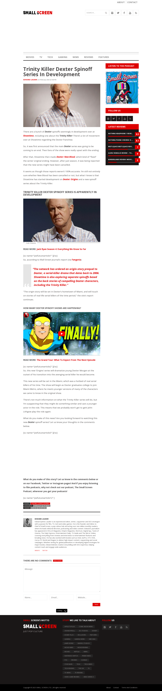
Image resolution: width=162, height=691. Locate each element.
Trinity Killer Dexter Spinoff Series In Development (57, 72)
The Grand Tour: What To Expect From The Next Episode (66, 360)
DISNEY (94, 631)
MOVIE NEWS (69, 647)
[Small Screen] (52, 12)
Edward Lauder (30, 79)
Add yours (57, 560)
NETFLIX (76, 652)
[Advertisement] (81, 37)
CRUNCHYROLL (70, 631)
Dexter (34, 508)
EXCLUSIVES (82, 635)
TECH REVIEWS (69, 668)
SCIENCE (84, 660)
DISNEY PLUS (69, 635)
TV (40, 57)
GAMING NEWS (80, 639)
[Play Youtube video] (61, 333)
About (121, 2)
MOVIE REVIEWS (83, 647)
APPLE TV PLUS (70, 626)
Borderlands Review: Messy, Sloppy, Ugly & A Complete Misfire (122, 159)
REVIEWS (88, 57)
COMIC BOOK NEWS (86, 626)
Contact (132, 2)
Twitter (44, 550)
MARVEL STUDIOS (84, 643)
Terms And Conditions (129, 687)
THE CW (81, 668)
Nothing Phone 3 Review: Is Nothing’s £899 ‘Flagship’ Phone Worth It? (122, 140)
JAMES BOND (69, 643)
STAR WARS (69, 664)
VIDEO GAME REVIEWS (72, 677)
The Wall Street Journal (40, 503)
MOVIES (30, 57)
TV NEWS (46, 505)
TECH (50, 57)
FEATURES (103, 57)
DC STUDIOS (83, 631)
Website (37, 550)
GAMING (62, 57)
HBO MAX (92, 639)
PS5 (66, 660)
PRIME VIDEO (86, 656)
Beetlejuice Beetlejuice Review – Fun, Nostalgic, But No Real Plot (122, 146)
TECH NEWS (88, 664)
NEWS (76, 57)
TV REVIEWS (79, 673)
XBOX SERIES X (89, 677)
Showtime (42, 508)
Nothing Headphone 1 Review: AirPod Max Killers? (122, 133)
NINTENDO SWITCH (71, 656)
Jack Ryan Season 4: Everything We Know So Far (61, 249)
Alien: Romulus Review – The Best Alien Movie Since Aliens (122, 153)
